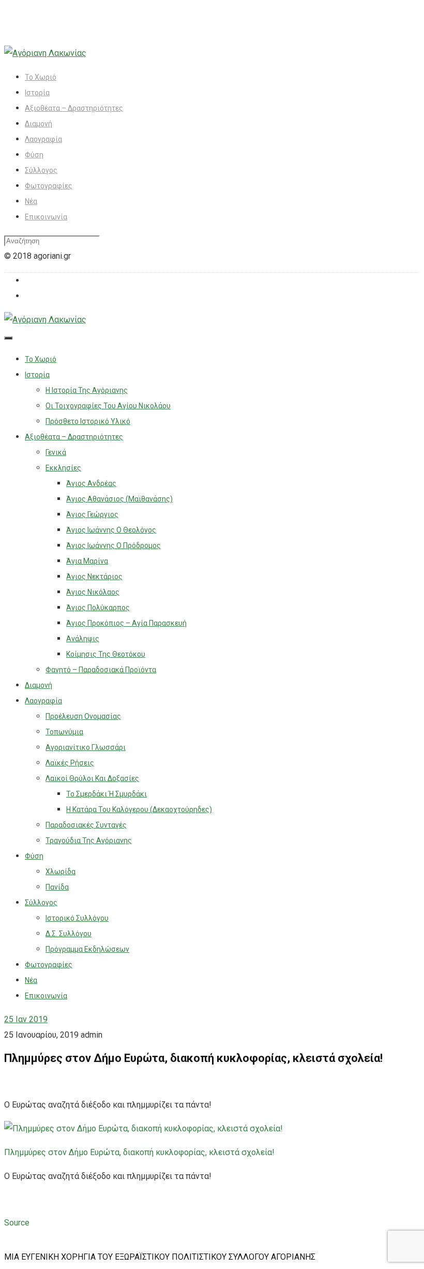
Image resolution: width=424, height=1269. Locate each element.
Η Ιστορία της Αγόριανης (87, 390)
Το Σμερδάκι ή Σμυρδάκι (106, 794)
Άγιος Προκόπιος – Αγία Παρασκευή (126, 623)
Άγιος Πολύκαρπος (98, 607)
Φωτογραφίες (48, 186)
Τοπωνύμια (64, 732)
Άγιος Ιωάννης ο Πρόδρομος (113, 545)
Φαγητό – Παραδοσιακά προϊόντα (101, 670)
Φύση (34, 155)
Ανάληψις (82, 638)
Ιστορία (37, 92)
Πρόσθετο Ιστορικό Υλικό (88, 421)
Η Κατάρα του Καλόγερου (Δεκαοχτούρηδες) (139, 809)
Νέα (31, 201)
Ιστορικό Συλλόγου (77, 918)
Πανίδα (57, 887)
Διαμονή (38, 124)
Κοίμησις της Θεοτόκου (105, 654)
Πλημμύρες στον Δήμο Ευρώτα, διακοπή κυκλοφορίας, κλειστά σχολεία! (139, 1152)
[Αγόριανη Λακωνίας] (45, 53)
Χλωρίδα (60, 871)
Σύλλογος (41, 170)
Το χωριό (40, 77)
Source (16, 1223)
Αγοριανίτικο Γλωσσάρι (86, 747)
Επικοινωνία (46, 217)
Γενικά (56, 452)
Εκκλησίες (63, 468)
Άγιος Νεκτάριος (94, 576)
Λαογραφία (43, 139)
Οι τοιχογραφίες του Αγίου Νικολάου (108, 406)
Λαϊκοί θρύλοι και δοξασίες (92, 778)
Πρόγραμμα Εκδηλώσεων (87, 949)
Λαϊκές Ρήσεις (70, 763)
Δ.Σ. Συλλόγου (69, 933)
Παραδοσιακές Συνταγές (86, 825)
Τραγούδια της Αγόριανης (89, 840)
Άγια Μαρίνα (87, 561)
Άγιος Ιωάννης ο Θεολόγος (111, 530)
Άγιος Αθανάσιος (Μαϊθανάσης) (119, 499)
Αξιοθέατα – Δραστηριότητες (74, 108)
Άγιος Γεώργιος (92, 514)
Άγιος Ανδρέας (91, 483)
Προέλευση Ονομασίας (83, 716)
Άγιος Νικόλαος (92, 592)
